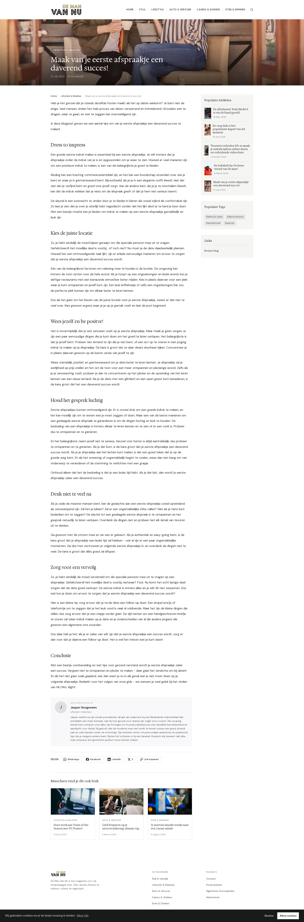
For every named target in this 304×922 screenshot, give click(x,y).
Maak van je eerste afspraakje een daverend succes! (231, 184)
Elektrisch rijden (214, 216)
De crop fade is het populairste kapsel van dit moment (229, 129)
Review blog (211, 250)
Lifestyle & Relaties (71, 96)
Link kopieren (151, 759)
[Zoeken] (251, 9)
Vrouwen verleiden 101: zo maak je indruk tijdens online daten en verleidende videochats (230, 149)
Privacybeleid (214, 884)
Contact (211, 878)
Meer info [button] (82, 915)
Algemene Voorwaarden (220, 891)
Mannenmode (213, 223)
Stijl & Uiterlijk (160, 878)
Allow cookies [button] (288, 915)
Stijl (142, 9)
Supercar (229, 223)
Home (130, 9)
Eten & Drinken (235, 9)
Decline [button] (269, 915)
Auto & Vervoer (180, 9)
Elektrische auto (235, 216)
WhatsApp (73, 759)
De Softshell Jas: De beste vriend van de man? (229, 167)
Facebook (95, 759)
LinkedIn (116, 759)
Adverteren (213, 897)
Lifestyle (157, 9)
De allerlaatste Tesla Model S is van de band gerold (230, 111)
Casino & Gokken (208, 9)
